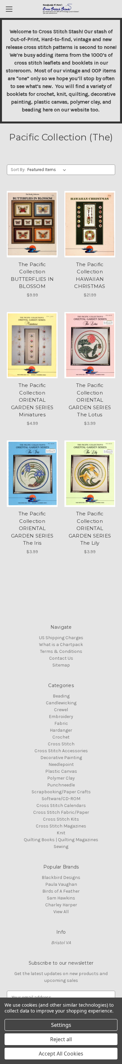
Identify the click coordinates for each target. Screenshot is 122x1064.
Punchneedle (61, 785)
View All (61, 911)
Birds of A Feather (61, 891)
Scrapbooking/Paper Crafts (61, 792)
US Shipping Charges (61, 637)
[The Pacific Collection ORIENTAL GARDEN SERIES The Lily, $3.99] (89, 473)
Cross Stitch (61, 744)
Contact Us (61, 658)
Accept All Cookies (61, 1053)
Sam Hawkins (61, 898)
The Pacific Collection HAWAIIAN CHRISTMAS (89, 275)
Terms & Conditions (61, 651)
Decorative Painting (61, 757)
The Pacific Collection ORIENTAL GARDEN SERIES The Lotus (90, 400)
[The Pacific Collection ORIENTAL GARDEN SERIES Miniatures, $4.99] (32, 345)
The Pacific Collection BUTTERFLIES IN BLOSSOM (32, 275)
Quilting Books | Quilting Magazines (61, 839)
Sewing (61, 846)
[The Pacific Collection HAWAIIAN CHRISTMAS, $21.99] (89, 224)
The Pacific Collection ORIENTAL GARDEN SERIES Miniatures (32, 400)
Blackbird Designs (61, 877)
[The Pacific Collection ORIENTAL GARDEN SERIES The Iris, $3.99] (32, 473)
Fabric (61, 723)
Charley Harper (61, 905)
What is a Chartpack (61, 644)
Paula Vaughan (61, 884)
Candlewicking (61, 703)
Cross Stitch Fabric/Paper (61, 812)
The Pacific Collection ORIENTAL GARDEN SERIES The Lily (90, 528)
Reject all (61, 1039)
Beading (61, 696)
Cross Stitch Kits (61, 819)
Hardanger (61, 730)
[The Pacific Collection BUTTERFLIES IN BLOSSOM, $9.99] (32, 224)
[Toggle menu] (9, 9)
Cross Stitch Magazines (61, 826)
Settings (61, 1024)
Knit (61, 833)
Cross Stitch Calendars (61, 805)
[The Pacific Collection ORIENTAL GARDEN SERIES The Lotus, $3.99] (89, 345)
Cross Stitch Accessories (61, 751)
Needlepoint (61, 764)
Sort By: (18, 169)
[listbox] (48, 170)
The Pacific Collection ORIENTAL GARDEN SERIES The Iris (32, 528)
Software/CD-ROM (61, 798)
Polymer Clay (61, 778)
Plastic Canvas (61, 771)
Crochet (61, 737)
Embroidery (61, 716)
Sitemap (61, 665)
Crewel (61, 709)
